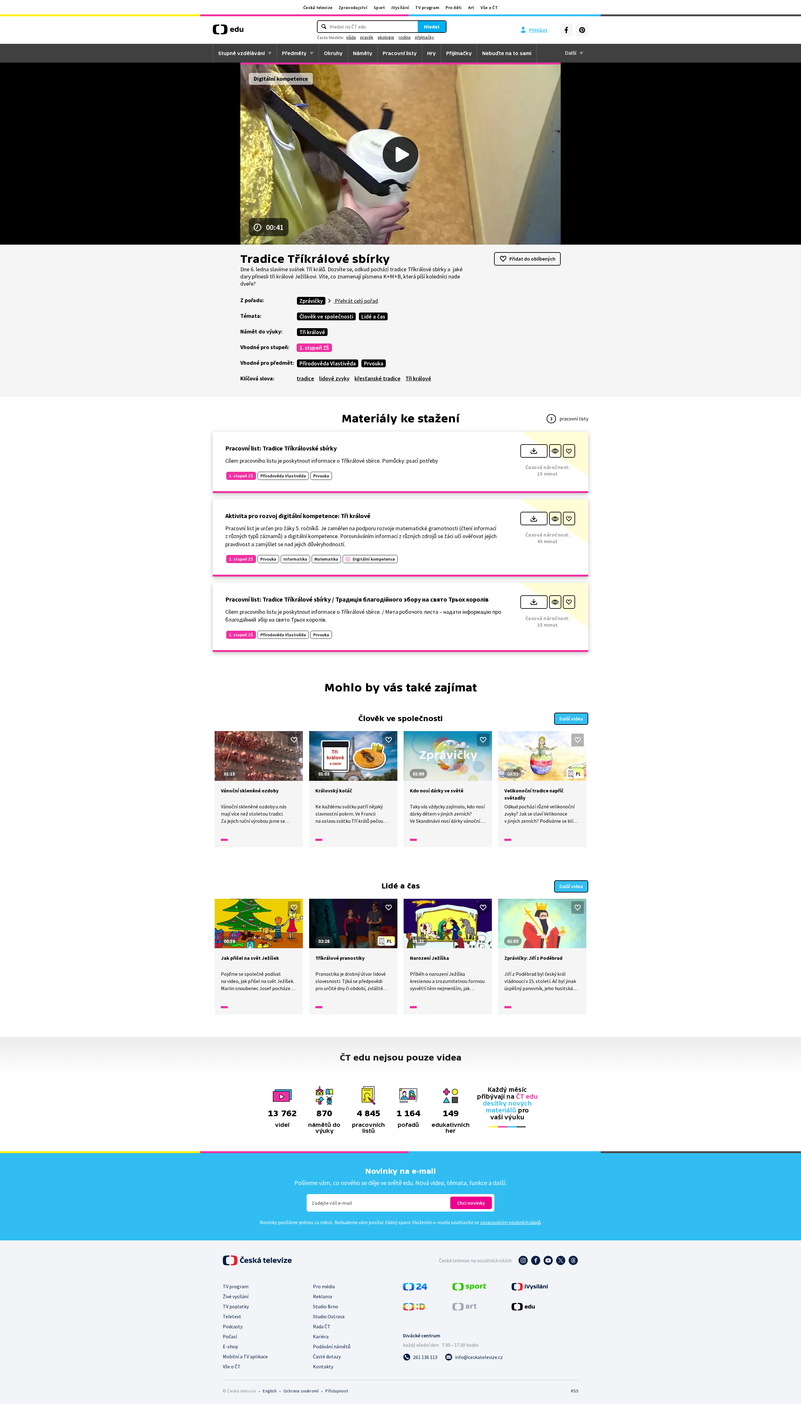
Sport (379, 7)
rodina (405, 37)
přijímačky (424, 37)
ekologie (386, 37)
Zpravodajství (353, 7)
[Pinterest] (582, 30)
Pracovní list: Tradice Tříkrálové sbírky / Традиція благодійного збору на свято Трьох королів (357, 599)
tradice (305, 378)
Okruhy (333, 53)
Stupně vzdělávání (241, 53)
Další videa (571, 718)
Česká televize (317, 7)
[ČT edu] (228, 31)
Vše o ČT (489, 7)
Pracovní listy (400, 53)
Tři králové (312, 332)
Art (471, 7)
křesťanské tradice (377, 378)
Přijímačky (459, 53)
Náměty (362, 53)
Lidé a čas (373, 316)
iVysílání (400, 7)
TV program (427, 7)
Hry (431, 53)
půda (351, 37)
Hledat (432, 26)
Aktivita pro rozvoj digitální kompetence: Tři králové (297, 516)
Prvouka (373, 363)
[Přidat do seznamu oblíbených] (569, 451)
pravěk (366, 37)
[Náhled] (555, 451)
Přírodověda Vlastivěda (327, 363)
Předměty (294, 53)
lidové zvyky (334, 378)
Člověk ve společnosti (326, 316)
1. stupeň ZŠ (314, 347)
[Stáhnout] (534, 451)
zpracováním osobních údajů (510, 1222)
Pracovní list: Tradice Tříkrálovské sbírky (281, 448)
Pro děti (454, 7)
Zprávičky (311, 300)
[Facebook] (566, 30)
